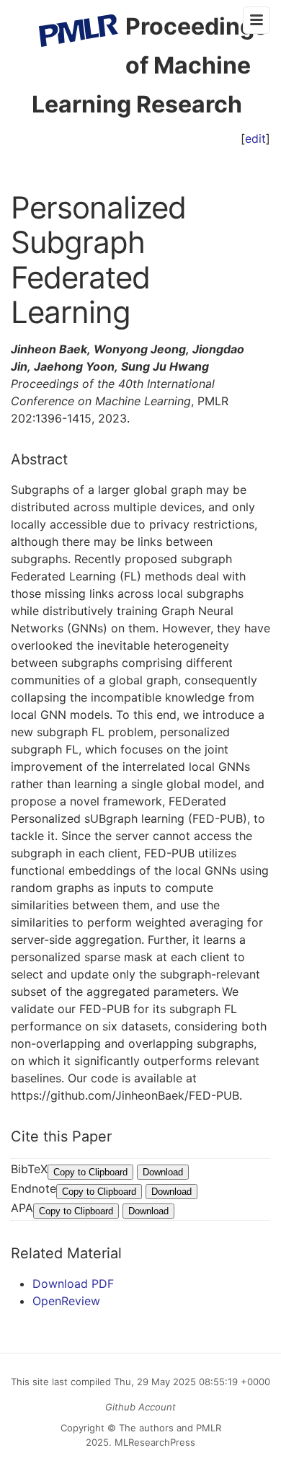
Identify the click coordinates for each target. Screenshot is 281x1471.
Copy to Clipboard (90, 1172)
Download (163, 1172)
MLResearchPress (153, 1442)
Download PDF (73, 1283)
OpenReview (66, 1301)
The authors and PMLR (170, 1428)
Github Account (140, 1407)
